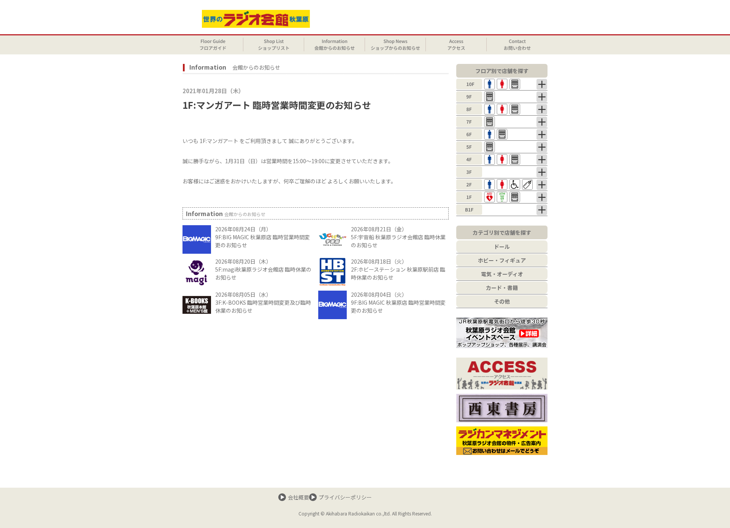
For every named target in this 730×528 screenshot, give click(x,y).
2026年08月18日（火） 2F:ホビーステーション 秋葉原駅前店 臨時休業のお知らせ (398, 269)
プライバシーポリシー (345, 497)
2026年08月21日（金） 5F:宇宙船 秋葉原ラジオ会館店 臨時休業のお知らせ (398, 237)
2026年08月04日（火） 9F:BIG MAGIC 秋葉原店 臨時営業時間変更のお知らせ (398, 302)
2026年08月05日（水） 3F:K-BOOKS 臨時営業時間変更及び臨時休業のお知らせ (263, 302)
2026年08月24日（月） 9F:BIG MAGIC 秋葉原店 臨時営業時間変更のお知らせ (262, 237)
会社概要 (298, 497)
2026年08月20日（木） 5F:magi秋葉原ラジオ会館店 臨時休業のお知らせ (263, 269)
